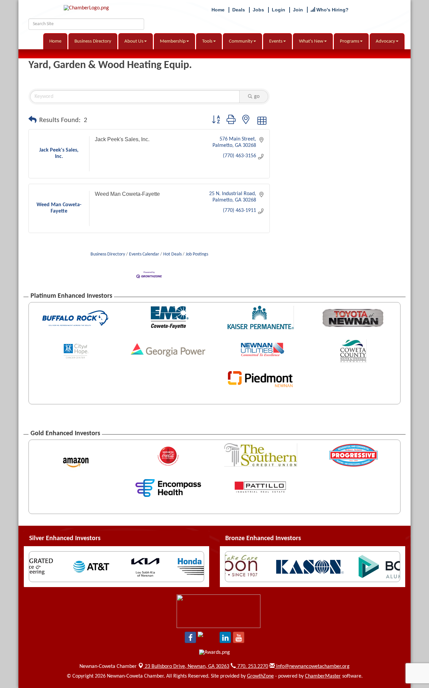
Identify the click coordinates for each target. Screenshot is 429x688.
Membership (173, 41)
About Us (133, 41)
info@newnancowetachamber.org (312, 666)
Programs (349, 41)
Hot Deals (172, 254)
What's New (311, 41)
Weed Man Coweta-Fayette (127, 194)
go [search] (256, 96)
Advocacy (385, 41)
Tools (207, 41)
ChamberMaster (323, 676)
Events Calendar (144, 254)
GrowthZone (260, 676)
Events (276, 41)
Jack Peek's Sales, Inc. (122, 139)
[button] (32, 120)
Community (241, 41)
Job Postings (197, 254)
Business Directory (92, 41)
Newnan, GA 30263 (187, 666)
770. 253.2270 (252, 666)
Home (55, 41)
